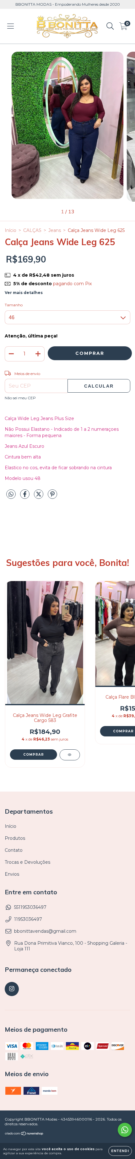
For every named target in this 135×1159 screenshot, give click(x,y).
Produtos (15, 838)
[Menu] (10, 26)
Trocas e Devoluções (27, 862)
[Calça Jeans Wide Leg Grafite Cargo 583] (69, 754)
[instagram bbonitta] (12, 989)
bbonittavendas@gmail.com (45, 931)
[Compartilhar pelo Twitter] (39, 496)
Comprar (33, 754)
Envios (12, 874)
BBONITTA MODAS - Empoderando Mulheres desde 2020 (67, 4)
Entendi (120, 1151)
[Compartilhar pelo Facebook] (25, 496)
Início (10, 230)
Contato (14, 850)
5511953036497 (30, 907)
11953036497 (28, 919)
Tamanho (14, 305)
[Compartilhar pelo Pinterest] (52, 496)
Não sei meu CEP (20, 397)
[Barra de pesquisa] (110, 26)
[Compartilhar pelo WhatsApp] (11, 494)
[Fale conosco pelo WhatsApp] (125, 1130)
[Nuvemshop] (24, 1134)
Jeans (54, 230)
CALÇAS (32, 230)
